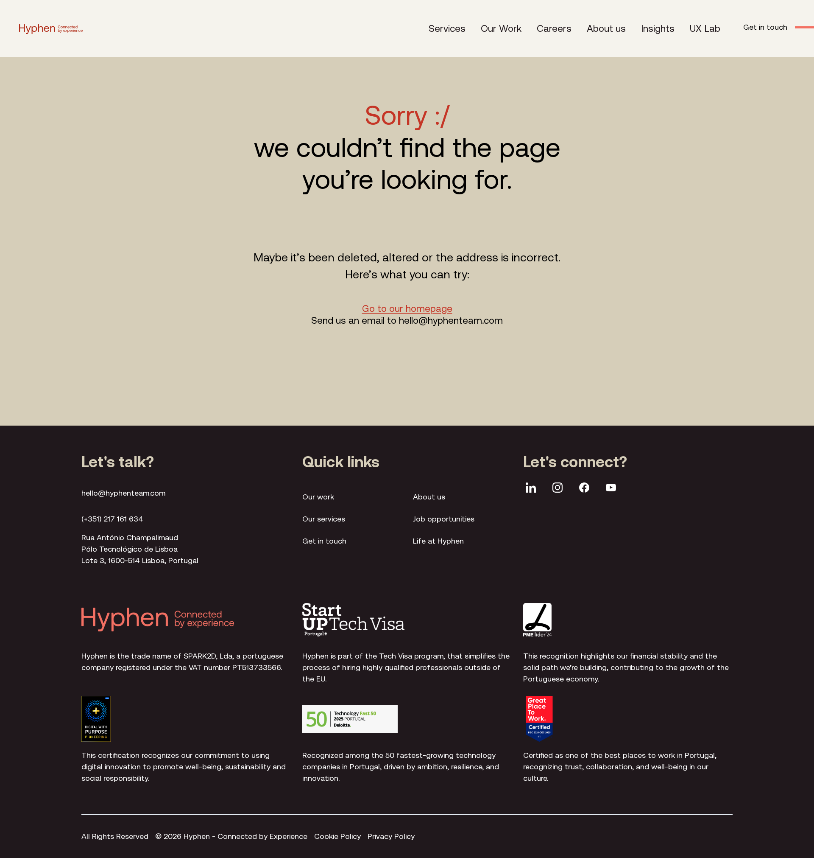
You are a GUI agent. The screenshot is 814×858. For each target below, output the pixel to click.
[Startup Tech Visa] (353, 619)
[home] (51, 28)
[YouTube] (611, 489)
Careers (554, 28)
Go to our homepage (407, 308)
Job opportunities (443, 518)
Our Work (501, 28)
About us (606, 28)
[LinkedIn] (530, 489)
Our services (323, 518)
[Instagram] (557, 489)
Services (447, 28)
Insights (658, 28)
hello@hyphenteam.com (123, 492)
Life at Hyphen (438, 540)
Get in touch (324, 540)
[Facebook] (584, 489)
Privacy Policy (391, 836)
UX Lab (705, 28)
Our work (318, 496)
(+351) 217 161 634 (112, 518)
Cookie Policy (337, 836)
